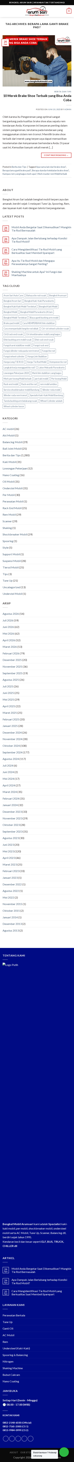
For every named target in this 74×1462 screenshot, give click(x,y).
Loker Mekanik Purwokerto (52, 367)
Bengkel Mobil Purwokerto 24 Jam (36, 312)
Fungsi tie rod (48, 350)
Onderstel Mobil (12, 488)
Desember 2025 (12, 659)
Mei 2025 (8, 699)
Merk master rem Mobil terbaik (52, 173)
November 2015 (12, 904)
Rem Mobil (9, 514)
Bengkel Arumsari (58, 295)
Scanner (7, 521)
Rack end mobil (11, 384)
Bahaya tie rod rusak (36, 295)
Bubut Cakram (11, 1374)
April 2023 (9, 857)
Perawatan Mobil (13, 501)
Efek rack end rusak (44, 339)
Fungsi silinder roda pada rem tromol (21, 350)
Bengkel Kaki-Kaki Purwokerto (39, 301)
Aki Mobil (9, 435)
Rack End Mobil (12, 508)
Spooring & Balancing (15, 1355)
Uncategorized (11, 587)
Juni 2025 (8, 692)
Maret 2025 (10, 712)
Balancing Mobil (12, 442)
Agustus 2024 (11, 758)
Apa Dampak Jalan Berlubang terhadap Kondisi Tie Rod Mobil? (39, 240)
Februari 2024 (11, 798)
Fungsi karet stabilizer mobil (17, 345)
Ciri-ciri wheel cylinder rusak (55, 328)
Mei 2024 (8, 778)
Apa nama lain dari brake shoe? (51, 166)
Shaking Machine (13, 1368)
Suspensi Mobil (12, 560)
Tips (5, 574)
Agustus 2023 (11, 838)
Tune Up (8, 580)
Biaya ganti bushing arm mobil (44, 317)
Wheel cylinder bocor (14, 406)
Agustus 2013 (11, 930)
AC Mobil (8, 1335)
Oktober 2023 (11, 824)
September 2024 (12, 752)
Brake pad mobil (11, 323)
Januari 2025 (10, 725)
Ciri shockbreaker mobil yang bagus (43, 334)
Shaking (7, 527)
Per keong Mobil (59, 378)
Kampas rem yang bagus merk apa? (20, 173)
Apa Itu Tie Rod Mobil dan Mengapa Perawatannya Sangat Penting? (33, 262)
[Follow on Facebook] (6, 1438)
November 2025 (12, 666)
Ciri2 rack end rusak (13, 334)
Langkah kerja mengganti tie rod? (19, 367)
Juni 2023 (8, 844)
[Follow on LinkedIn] (24, 1438)
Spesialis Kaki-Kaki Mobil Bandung (46, 395)
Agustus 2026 (11, 613)
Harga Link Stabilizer (37, 356)
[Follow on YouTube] (30, 1438)
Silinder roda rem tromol (15, 395)
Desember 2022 (12, 884)
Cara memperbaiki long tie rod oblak (21, 328)
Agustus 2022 (11, 890)
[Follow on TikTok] (18, 1438)
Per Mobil (9, 494)
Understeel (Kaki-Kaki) (16, 1348)
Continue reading (56, 155)
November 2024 (12, 739)
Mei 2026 (8, 633)
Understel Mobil (12, 593)
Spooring (8, 541)
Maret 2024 (10, 791)
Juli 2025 (8, 686)
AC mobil (8, 428)
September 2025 (12, 673)
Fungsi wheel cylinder (14, 356)
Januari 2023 (10, 877)
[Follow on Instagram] (12, 1438)
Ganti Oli (8, 1328)
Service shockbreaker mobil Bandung (21, 389)
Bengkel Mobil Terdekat (15, 317)
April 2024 (9, 785)
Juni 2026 (8, 626)
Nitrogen (8, 1361)
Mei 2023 (8, 851)
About (14, 1452)
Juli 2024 (8, 765)
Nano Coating (11, 475)
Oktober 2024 (11, 745)
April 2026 (9, 640)
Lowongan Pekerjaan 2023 (16, 373)
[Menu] (5, 11)
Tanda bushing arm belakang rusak (20, 401)
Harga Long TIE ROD (14, 362)
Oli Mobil (8, 481)
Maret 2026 (10, 646)
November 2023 (12, 818)
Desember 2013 (12, 923)
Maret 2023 (10, 864)
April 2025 (9, 706)
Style (5, 547)
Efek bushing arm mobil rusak (18, 339)
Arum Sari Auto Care (13, 295)
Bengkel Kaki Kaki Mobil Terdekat (20, 306)
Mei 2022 (8, 897)
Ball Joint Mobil (12, 448)
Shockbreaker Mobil (15, 534)
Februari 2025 (11, 719)
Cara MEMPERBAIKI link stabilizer (38, 323)
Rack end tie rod (29, 384)
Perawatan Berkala (14, 1315)
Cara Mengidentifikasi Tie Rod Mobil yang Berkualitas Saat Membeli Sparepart (37, 251)
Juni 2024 (8, 772)
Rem (5, 1341)
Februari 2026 (11, 653)
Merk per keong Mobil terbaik (18, 378)
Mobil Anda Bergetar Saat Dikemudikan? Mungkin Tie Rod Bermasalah (41, 228)
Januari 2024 (10, 805)
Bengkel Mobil (10, 312)
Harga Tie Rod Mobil (36, 362)
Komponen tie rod (58, 362)
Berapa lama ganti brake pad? (17, 170)
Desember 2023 (12, 811)
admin (67, 109)
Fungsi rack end (41, 345)
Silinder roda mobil (51, 389)
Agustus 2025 (11, 679)
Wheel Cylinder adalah (51, 401)
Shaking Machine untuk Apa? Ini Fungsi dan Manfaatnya (37, 273)
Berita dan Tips (62, 91)
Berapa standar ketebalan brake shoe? (50, 170)
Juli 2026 (8, 620)
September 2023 (12, 831)
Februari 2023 (11, 871)
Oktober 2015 (11, 910)
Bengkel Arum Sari (12, 301)
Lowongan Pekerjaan (15, 468)
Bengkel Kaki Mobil (48, 306)
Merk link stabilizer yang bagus (46, 373)
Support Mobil (11, 554)
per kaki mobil (41, 378)
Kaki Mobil (9, 461)
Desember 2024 (12, 732)
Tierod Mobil (11, 567)
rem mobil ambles (48, 384)
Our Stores (27, 1452)
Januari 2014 (10, 917)
